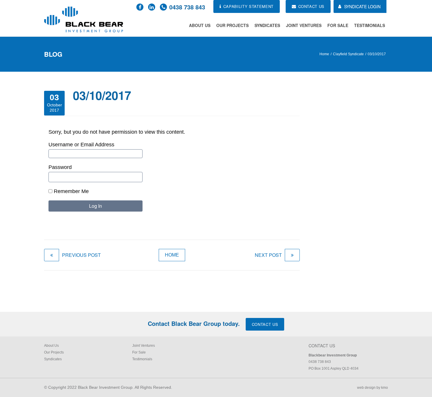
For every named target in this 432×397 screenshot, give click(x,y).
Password (60, 167)
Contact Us (265, 324)
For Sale (337, 25)
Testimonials (369, 25)
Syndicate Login (362, 6)
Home (324, 54)
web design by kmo (372, 388)
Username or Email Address (81, 145)
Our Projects (232, 25)
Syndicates (267, 25)
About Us (199, 25)
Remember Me (70, 191)
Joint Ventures (304, 25)
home (172, 254)
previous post (81, 255)
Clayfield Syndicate (348, 54)
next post (268, 255)
